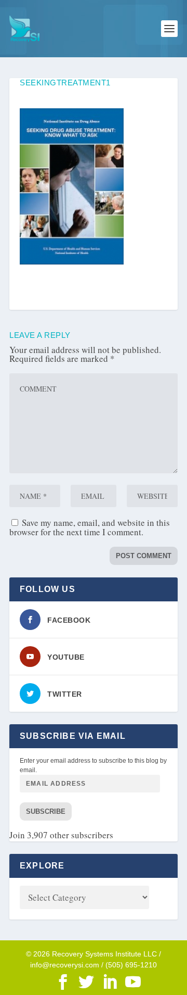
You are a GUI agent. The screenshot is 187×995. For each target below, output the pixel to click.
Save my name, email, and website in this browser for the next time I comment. (89, 527)
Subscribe (45, 811)
